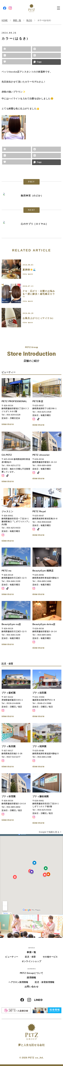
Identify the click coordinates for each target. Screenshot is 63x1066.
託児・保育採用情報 (44, 982)
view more (28, 274)
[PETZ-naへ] (16, 572)
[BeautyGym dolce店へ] (46, 625)
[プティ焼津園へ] (46, 746)
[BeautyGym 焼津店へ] (46, 572)
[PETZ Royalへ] (46, 515)
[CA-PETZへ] (16, 458)
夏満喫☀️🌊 (29, 270)
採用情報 (31, 977)
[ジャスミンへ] (16, 515)
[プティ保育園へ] (16, 799)
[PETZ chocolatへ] (46, 458)
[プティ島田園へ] (16, 746)
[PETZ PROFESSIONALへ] (16, 402)
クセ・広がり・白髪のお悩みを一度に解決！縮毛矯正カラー (39, 294)
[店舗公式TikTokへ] (38, 419)
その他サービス (50, 957)
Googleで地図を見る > (50, 832)
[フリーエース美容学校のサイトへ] (16, 1010)
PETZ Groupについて (31, 973)
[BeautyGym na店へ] (16, 625)
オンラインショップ (31, 961)
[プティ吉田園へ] (46, 694)
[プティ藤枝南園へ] (46, 799)
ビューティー (11, 957)
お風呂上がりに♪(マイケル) (38, 318)
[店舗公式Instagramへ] (33, 419)
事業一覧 (31, 952)
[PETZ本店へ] (46, 402)
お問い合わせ (32, 986)
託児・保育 (30, 957)
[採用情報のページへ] (46, 1010)
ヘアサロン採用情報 (18, 982)
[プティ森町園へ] (16, 694)
